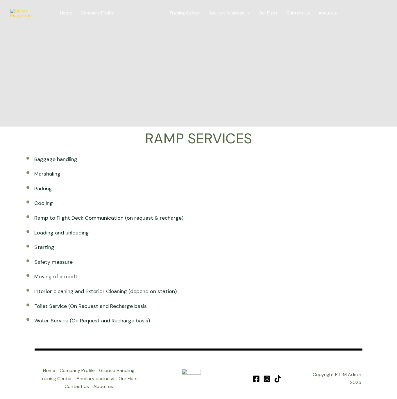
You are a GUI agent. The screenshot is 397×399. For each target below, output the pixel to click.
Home (66, 13)
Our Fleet (268, 13)
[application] (158, 13)
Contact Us (298, 13)
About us (328, 13)
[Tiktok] (277, 378)
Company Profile (97, 13)
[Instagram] (267, 378)
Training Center (184, 13)
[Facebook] (256, 378)
